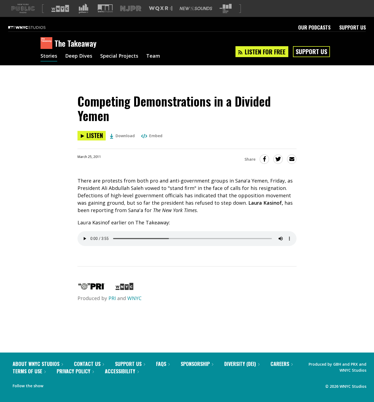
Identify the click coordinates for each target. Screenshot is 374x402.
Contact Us (87, 363)
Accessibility (120, 371)
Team (153, 56)
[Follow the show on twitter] (61, 384)
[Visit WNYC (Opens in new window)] (60, 8)
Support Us (352, 27)
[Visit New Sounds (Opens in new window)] (196, 8)
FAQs (161, 363)
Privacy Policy (73, 371)
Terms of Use (27, 371)
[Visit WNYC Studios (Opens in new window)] (105, 8)
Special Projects (119, 56)
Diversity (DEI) (240, 363)
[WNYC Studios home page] (33, 27)
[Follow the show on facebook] (51, 384)
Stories (49, 56)
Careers (280, 363)
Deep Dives (78, 56)
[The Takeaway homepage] (47, 43)
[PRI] (91, 288)
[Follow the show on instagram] (72, 384)
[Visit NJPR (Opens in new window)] (130, 8)
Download (125, 135)
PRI (112, 298)
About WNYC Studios (36, 363)
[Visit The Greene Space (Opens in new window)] (226, 8)
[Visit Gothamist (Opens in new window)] (83, 8)
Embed (155, 135)
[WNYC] (124, 288)
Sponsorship (195, 363)
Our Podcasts (314, 27)
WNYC (134, 298)
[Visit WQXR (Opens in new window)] (160, 8)
